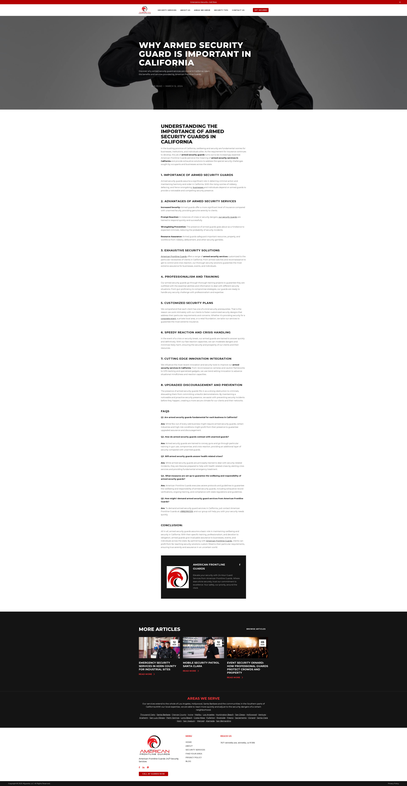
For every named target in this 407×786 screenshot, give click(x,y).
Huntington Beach (225, 715)
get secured (260, 10)
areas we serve (202, 10)
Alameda (210, 721)
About (189, 746)
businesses (198, 187)
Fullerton (210, 718)
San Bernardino (223, 721)
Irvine (190, 715)
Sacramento (241, 718)
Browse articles (256, 629)
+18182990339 (186, 511)
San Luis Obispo (157, 718)
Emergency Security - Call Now (203, 2)
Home (189, 742)
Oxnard (251, 718)
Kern (179, 721)
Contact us (238, 10)
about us (185, 10)
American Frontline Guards (174, 256)
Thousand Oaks (147, 715)
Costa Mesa (199, 718)
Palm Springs (173, 718)
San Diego (240, 715)
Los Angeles (208, 715)
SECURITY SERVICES (195, 750)
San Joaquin (189, 721)
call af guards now (153, 774)
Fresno (230, 718)
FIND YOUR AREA (194, 754)
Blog (188, 761)
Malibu (198, 715)
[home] (144, 10)
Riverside (221, 718)
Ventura (262, 715)
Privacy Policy (194, 758)
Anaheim (143, 718)
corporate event (168, 318)
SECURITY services (167, 10)
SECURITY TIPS (221, 10)
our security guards (228, 217)
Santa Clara (262, 718)
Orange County (179, 715)
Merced (200, 721)
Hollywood (252, 715)
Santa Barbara (163, 715)
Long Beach (186, 718)
